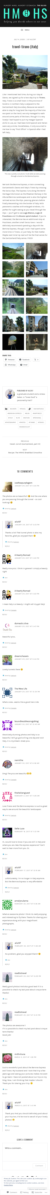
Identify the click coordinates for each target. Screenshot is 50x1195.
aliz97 (33, 39)
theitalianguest (22, 792)
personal (37, 418)
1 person (13, 508)
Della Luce (19, 828)
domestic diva (21, 623)
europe (14, 409)
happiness (38, 413)
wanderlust (25, 427)
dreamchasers (22, 656)
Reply (4, 513)
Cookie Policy (8, 1185)
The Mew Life (21, 688)
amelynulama (21, 900)
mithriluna (20, 1054)
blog (28, 413)
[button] (13, 251)
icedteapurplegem (23, 482)
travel (23, 409)
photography (11, 422)
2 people (13, 610)
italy (11, 418)
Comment (39, 1166)
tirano (32, 422)
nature (27, 418)
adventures (39, 409)
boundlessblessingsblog (27, 721)
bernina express (15, 413)
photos (23, 422)
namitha (19, 760)
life (18, 418)
